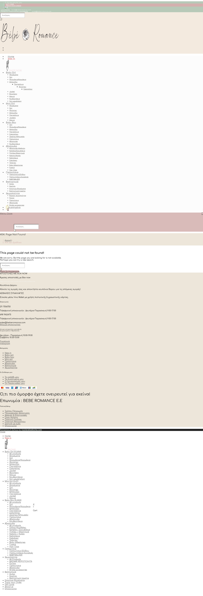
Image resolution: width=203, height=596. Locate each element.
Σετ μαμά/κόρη (17, 479)
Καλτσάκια (14, 536)
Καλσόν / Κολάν (17, 534)
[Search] (1, 19)
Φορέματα (14, 456)
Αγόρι (12, 574)
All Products (15, 559)
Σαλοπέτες (14, 469)
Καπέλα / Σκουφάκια (19, 530)
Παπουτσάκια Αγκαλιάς (21, 553)
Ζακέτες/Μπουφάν (18, 515)
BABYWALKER (15, 555)
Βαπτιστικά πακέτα (19, 578)
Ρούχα (12, 563)
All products (15, 454)
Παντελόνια (15, 466)
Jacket (12, 471)
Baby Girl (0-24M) (13, 452)
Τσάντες (13, 540)
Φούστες (13, 462)
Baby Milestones (17, 542)
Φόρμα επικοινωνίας (10, 325)
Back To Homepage (9, 271)
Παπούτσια (15, 517)
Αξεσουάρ (14, 519)
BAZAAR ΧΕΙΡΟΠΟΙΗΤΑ (20, 561)
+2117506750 (5, 10)
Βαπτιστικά (10, 572)
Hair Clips (14, 547)
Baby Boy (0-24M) (13, 500)
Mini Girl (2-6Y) (11, 481)
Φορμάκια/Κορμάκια (19, 460)
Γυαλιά (12, 544)
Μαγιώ (12, 475)
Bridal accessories (18, 570)
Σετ (11, 458)
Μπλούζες (14, 464)
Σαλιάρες (14, 538)
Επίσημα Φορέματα (15, 580)
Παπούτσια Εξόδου (19, 551)
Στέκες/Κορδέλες (17, 528)
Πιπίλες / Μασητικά (19, 532)
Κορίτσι (13, 576)
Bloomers (14, 473)
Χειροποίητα (11, 557)
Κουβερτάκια (16, 477)
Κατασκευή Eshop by (21, 430)
